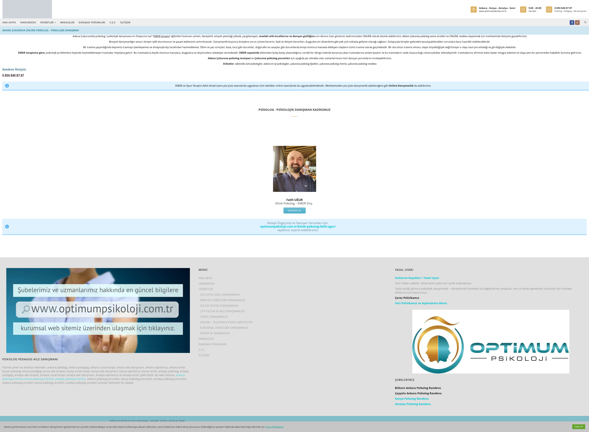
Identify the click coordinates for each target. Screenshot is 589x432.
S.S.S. (113, 22)
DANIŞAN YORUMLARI (92, 22)
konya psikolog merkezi (39, 379)
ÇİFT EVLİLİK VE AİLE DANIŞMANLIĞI (222, 311)
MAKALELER (67, 22)
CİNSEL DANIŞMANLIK (214, 316)
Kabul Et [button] (578, 426)
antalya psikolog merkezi (70, 379)
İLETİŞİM (125, 22)
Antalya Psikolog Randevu (413, 404)
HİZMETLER (47, 22)
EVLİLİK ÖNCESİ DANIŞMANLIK (219, 305)
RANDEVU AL (294, 210)
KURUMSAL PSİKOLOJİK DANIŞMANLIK (224, 327)
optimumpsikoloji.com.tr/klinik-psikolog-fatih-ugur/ (298, 226)
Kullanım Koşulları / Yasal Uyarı (417, 278)
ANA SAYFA (9, 22)
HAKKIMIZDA (28, 22)
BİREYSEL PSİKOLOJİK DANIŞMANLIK (222, 300)
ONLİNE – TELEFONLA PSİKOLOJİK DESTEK (226, 322)
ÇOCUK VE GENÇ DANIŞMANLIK (220, 294)
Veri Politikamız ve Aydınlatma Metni (421, 303)
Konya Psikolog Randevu (412, 398)
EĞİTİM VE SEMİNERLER (215, 333)
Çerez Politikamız (274, 426)
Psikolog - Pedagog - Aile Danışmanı (570, 11)
